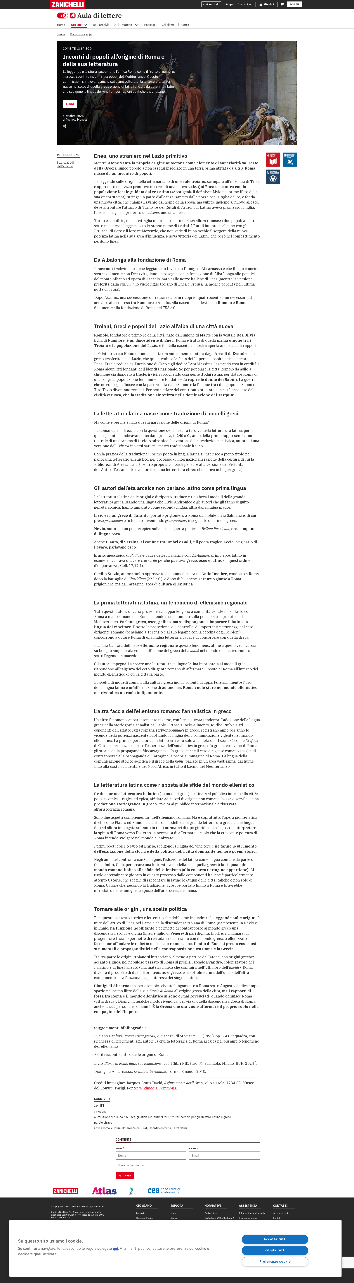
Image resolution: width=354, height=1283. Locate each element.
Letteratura (180, 1128)
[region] (175, 1248)
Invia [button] (127, 1175)
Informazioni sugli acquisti (252, 1213)
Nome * (120, 1148)
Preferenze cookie (275, 1261)
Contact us (244, 4)
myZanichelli (211, 4)
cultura (116, 1128)
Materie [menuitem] (127, 25)
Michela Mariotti (76, 119)
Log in (294, 4)
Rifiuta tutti (275, 1250)
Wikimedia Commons (157, 1088)
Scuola (174, 1218)
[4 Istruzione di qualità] (273, 160)
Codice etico (211, 1213)
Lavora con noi (280, 1213)
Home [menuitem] (61, 25)
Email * (193, 1148)
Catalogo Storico (144, 1218)
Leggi (70, 104)
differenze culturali (135, 1128)
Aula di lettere (99, 15)
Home (173, 1213)
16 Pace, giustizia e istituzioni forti (146, 1117)
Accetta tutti (275, 1239)
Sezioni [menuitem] (76, 25)
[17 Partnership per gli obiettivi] (273, 177)
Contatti (277, 1218)
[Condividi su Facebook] (103, 1105)
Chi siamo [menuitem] (168, 25)
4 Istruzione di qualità (108, 1117)
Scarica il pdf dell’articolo (65, 164)
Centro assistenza (248, 1218)
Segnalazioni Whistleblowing (219, 1218)
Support (230, 4)
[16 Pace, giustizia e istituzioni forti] (290, 160)
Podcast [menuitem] (149, 25)
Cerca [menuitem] (185, 25)
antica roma (102, 1128)
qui (115, 1248)
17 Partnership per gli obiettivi (190, 1117)
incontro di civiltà (160, 1128)
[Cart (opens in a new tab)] (282, 4)
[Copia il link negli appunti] (97, 1105)
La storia (140, 1213)
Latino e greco (221, 1117)
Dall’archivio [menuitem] (101, 25)
